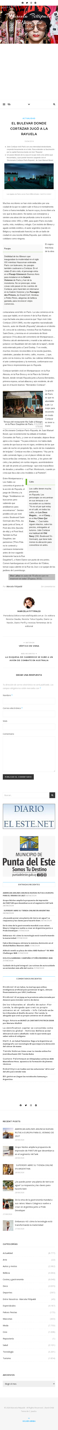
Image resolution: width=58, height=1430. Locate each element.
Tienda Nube (10, 1051)
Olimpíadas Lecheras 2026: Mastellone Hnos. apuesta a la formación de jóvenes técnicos (28, 1061)
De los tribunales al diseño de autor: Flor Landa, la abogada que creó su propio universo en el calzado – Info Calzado (27, 1007)
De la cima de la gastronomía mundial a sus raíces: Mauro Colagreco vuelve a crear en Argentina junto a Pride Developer (28, 928)
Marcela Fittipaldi (14, 586)
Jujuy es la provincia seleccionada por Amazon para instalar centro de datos (29, 998)
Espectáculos (9, 1305)
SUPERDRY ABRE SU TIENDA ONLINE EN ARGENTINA (26, 910)
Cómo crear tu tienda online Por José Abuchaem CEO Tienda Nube (27, 1052)
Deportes (7, 1292)
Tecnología (8, 1351)
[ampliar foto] (23, 404)
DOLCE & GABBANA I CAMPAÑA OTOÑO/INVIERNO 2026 (27, 958)
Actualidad (29, 118)
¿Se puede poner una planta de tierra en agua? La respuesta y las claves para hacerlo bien (26, 919)
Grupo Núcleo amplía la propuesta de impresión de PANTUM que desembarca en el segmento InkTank (28, 901)
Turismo (7, 1358)
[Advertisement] (29, 72)
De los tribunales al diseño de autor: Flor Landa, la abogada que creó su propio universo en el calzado (28, 1013)
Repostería (8, 1338)
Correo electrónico (13, 708)
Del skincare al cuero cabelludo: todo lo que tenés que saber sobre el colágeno (27, 1033)
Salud (5, 1345)
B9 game (8, 1076)
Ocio (5, 1331)
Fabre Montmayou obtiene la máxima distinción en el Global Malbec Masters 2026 (28, 944)
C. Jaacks (32, 1411)
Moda (5, 1325)
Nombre (8, 695)
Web (5, 721)
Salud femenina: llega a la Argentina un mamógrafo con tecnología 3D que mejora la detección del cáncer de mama (29, 1044)
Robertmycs (10, 1069)
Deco (5, 1286)
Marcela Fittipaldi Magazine (29, 19)
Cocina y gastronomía (13, 1279)
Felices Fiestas (10, 1312)
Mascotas (7, 1318)
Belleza (6, 1272)
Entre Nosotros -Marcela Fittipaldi (19, 1299)
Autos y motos (10, 1266)
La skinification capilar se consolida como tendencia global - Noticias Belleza (28, 1029)
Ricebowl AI (10, 987)
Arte (5, 1259)
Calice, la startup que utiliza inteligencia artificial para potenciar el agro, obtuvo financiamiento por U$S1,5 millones (27, 990)
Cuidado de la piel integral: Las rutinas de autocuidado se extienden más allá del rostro (29, 966)
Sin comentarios (48, 586)
